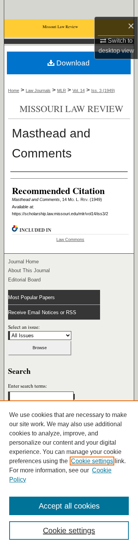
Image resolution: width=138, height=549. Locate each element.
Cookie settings (92, 461)
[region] (69, 474)
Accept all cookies (69, 506)
